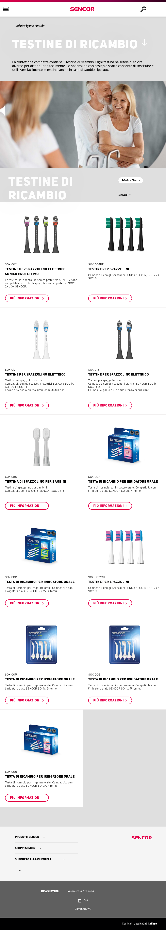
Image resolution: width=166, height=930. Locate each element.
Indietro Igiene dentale (30, 26)
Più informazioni (26, 298)
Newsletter (50, 891)
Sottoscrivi (82, 908)
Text (86, 900)
